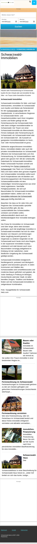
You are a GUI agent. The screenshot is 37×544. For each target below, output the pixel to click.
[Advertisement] (18, 317)
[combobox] (18, 15)
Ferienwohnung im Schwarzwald (17, 382)
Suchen (18, 26)
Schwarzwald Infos (8, 49)
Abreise (22, 19)
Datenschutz (24, 530)
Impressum (4, 530)
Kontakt (14, 530)
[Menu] (34, 2)
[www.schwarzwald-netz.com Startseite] (7, 2)
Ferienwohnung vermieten (14, 413)
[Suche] (30, 1)
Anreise (4, 19)
